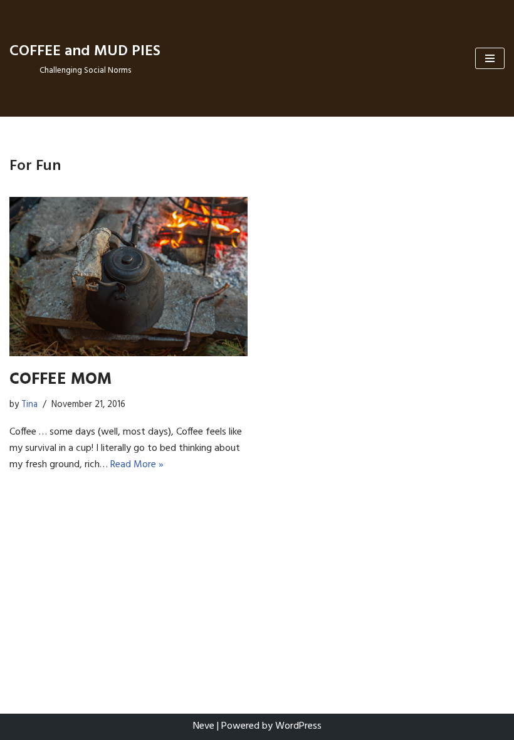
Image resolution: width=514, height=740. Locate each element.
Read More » (137, 465)
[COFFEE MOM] (128, 276)
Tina (29, 405)
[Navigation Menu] (490, 58)
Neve (203, 726)
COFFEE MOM (60, 380)
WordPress (298, 726)
